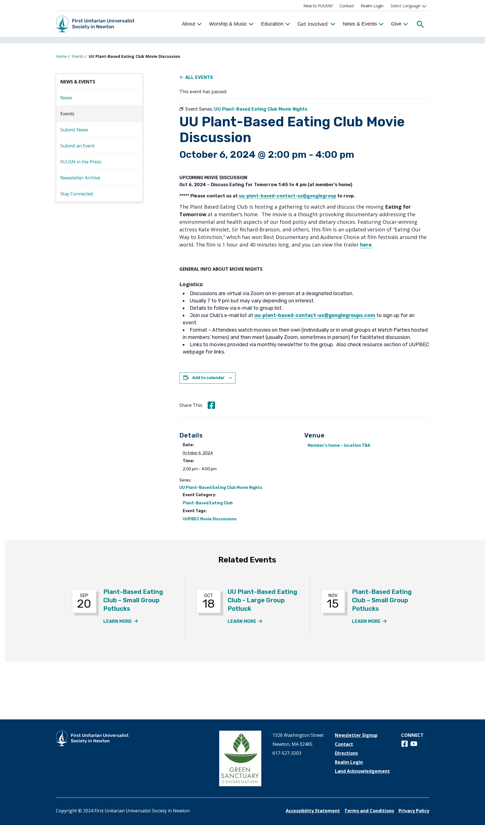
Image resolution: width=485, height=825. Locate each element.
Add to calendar (208, 377)
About (188, 24)
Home (61, 56)
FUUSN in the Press (81, 162)
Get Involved (313, 23)
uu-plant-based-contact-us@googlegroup (287, 196)
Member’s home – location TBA (339, 445)
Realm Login (372, 5)
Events (78, 56)
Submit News (74, 130)
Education (272, 24)
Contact (347, 5)
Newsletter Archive (80, 178)
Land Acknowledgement (362, 771)
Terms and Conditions (369, 811)
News (66, 98)
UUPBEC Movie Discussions (210, 519)
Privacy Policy (414, 811)
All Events (199, 77)
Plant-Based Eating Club (208, 503)
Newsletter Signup (356, 735)
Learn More (120, 621)
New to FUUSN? (318, 5)
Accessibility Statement (313, 811)
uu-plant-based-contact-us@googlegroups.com (314, 315)
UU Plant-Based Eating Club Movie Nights (220, 487)
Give (396, 24)
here (366, 244)
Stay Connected (76, 194)
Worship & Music (228, 24)
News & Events (360, 24)
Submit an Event (77, 146)
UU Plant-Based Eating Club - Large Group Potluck (262, 600)
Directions (346, 753)
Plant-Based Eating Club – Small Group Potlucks (133, 600)
